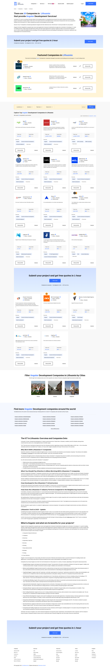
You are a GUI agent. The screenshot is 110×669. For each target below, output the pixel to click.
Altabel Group (26, 76)
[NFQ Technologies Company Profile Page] (47, 298)
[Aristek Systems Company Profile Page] (19, 198)
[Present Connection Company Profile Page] (19, 298)
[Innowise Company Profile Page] (47, 123)
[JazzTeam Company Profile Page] (19, 336)
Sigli (24, 121)
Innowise (53, 121)
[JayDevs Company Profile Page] (47, 235)
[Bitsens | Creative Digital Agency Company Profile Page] (75, 298)
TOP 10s (51, 3)
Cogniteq (53, 335)
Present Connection (27, 297)
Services (42, 3)
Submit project (70, 3)
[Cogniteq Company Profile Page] (47, 336)
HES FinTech (26, 87)
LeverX (81, 121)
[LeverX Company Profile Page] (75, 123)
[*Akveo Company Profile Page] (47, 198)
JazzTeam (26, 335)
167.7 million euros (68, 517)
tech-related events (47, 513)
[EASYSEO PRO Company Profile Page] (75, 235)
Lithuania (31, 66)
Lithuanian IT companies (27, 453)
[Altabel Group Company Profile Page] (19, 77)
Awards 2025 (61, 3)
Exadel (25, 64)
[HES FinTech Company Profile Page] (19, 88)
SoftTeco (25, 158)
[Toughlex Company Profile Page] (47, 160)
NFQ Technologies (55, 297)
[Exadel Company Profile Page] (19, 66)
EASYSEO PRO (82, 234)
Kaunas (53, 161)
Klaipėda (26, 66)
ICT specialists (62, 514)
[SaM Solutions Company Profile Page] (75, 160)
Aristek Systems (27, 197)
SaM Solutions (83, 158)
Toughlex (53, 159)
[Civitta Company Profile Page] (75, 198)
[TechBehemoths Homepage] (18, 3)
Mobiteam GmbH (42, 665)
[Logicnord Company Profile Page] (19, 235)
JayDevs (53, 234)
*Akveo (53, 196)
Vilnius (25, 78)
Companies (33, 3)
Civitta (81, 196)
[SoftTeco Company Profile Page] (19, 160)
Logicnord (26, 234)
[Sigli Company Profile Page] (19, 123)
